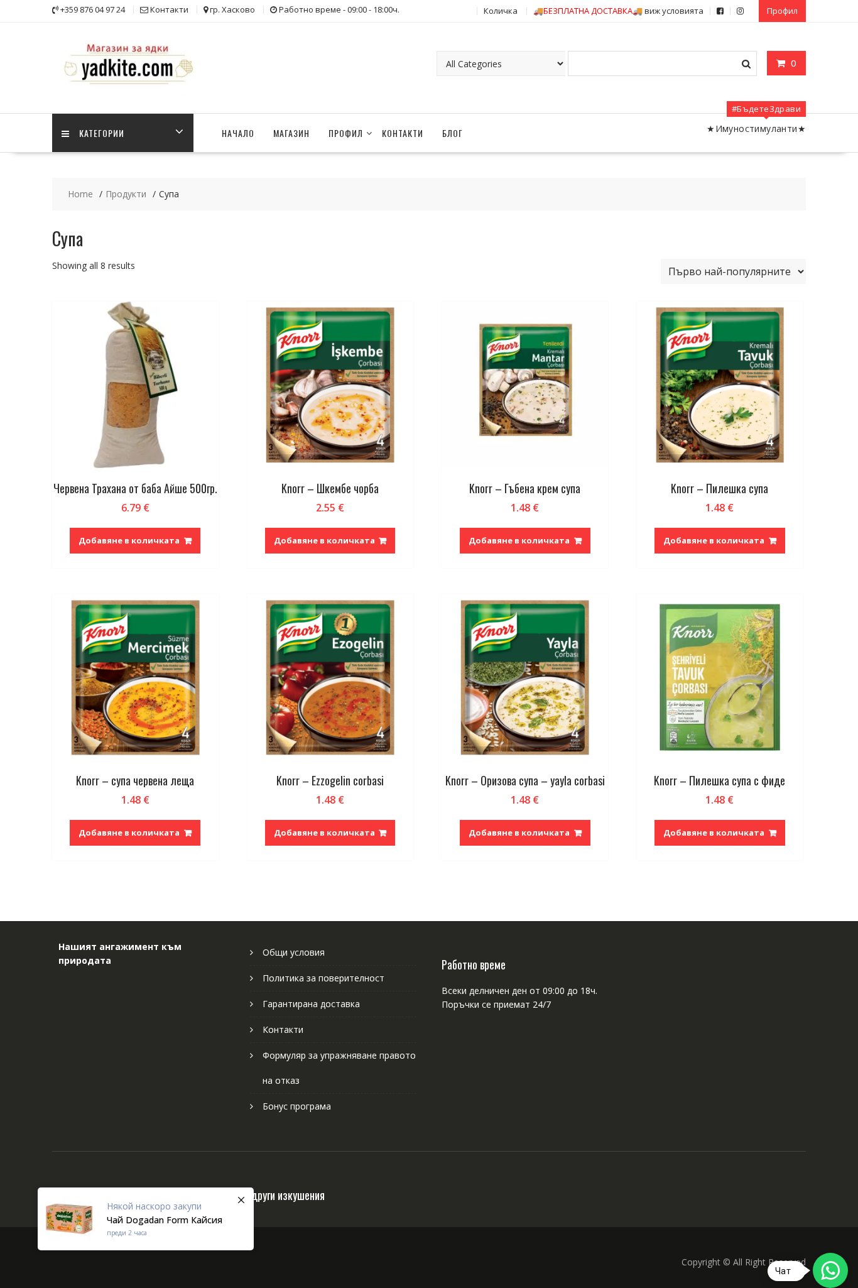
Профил (782, 10)
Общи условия (294, 952)
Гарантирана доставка (311, 1004)
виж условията (618, 10)
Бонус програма (297, 1106)
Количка (501, 10)
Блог (452, 132)
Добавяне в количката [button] (129, 540)
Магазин (291, 132)
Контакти (402, 132)
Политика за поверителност (323, 978)
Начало (238, 132)
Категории (101, 132)
